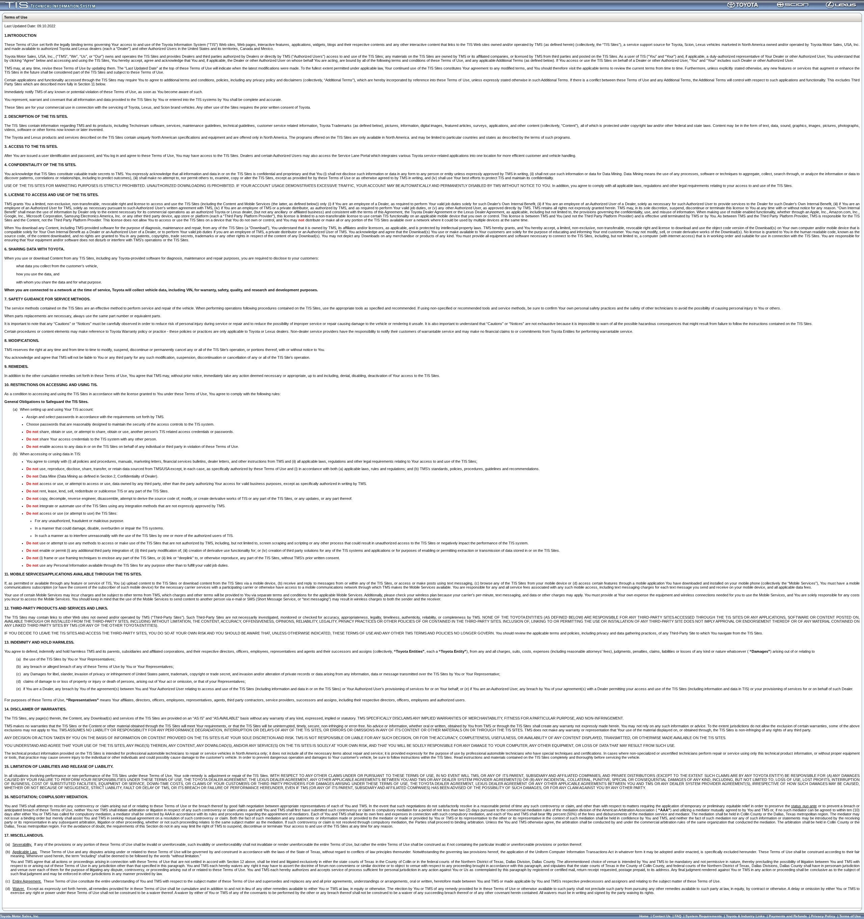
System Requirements (703, 916)
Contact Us (662, 916)
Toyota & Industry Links (745, 916)
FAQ (678, 916)
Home (644, 916)
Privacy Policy (823, 916)
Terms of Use (850, 916)
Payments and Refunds (788, 916)
